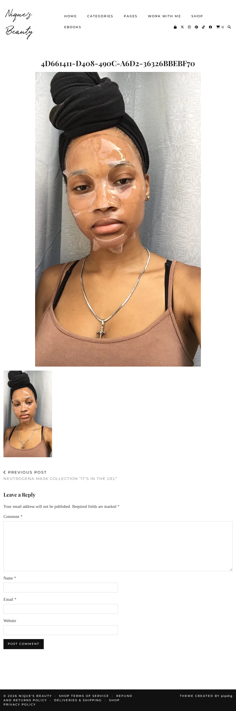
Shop (197, 16)
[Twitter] (182, 27)
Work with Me (164, 16)
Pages (131, 16)
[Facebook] (211, 27)
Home (70, 16)
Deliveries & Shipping (78, 700)
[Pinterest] (197, 27)
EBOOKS (72, 27)
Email (9, 599)
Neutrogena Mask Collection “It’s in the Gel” (60, 475)
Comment (12, 516)
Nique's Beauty (20, 22)
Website (9, 621)
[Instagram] (189, 27)
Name (9, 578)
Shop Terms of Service (84, 696)
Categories (100, 16)
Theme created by (206, 696)
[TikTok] (203, 27)
